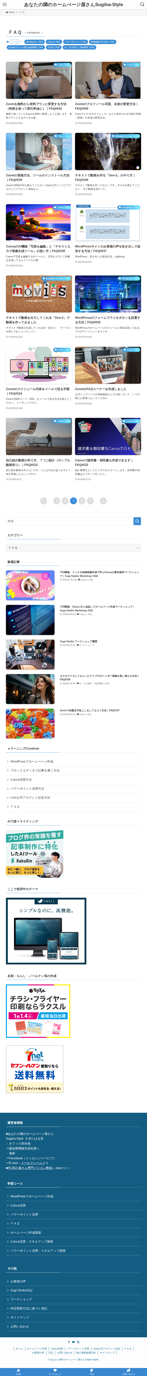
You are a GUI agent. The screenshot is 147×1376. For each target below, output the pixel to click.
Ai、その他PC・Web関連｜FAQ (79, 47)
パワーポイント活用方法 (27, 788)
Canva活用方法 (21, 779)
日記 (50, 1352)
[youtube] (73, 1342)
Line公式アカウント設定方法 (30, 797)
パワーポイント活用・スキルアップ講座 (38, 1250)
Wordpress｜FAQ (34, 42)
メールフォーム (31, 1163)
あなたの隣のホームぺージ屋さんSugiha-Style (73, 4)
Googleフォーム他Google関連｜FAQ (26, 47)
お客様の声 (18, 1281)
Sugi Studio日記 (22, 1290)
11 (103, 500)
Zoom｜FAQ (54, 47)
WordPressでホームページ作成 (32, 761)
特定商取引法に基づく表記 (29, 1308)
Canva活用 (18, 1205)
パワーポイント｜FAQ (75, 42)
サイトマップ (20, 1317)
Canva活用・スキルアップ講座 (32, 1241)
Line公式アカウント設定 (106, 1348)
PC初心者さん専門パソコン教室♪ (31, 1168)
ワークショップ (21, 1299)
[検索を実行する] (137, 521)
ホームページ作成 (37, 1348)
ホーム (19, 1348)
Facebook (16, 1158)
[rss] (78, 1342)
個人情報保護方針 (86, 1352)
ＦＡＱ (15, 806)
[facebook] (69, 1342)
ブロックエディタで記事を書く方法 (35, 770)
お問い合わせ (20, 1326)
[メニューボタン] (4, 4)
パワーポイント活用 (24, 1214)
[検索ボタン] (142, 4)
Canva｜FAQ (54, 42)
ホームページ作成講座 (26, 1232)
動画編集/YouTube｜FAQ (102, 42)
